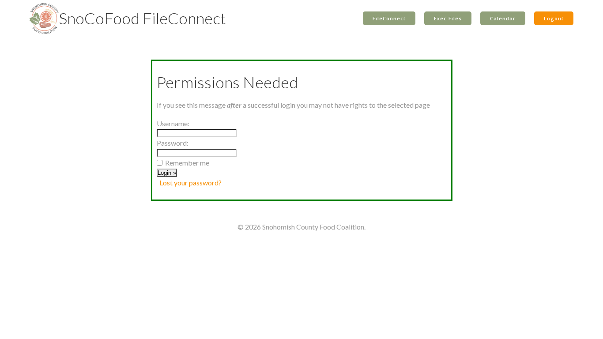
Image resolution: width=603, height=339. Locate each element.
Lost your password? (190, 182)
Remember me (187, 162)
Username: (173, 123)
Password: (172, 143)
